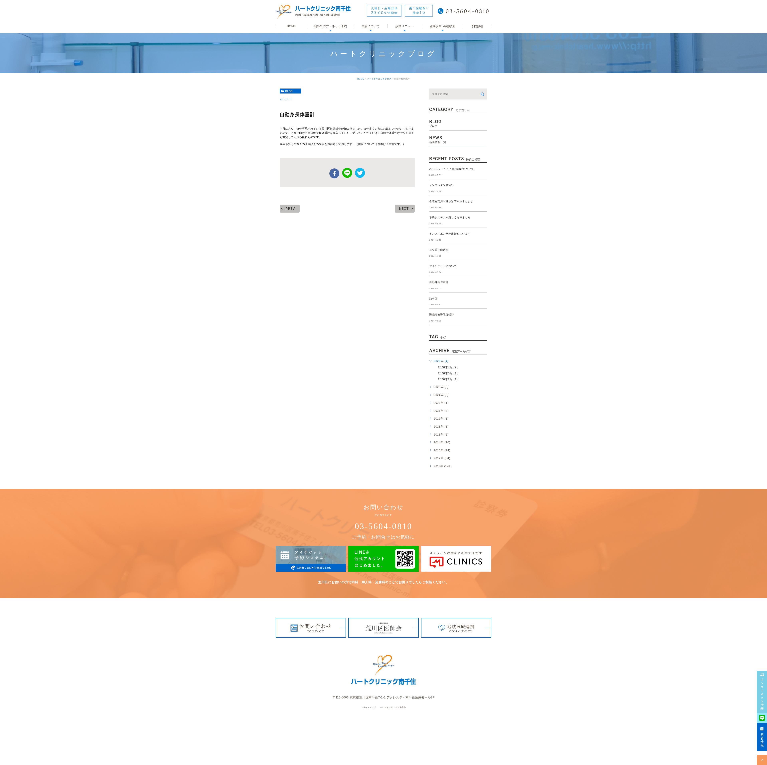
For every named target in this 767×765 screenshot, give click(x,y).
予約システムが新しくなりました (450, 217)
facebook (334, 173)
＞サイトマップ (368, 707)
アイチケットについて (443, 266)
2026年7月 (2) (448, 367)
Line (347, 173)
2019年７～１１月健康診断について (451, 168)
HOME (360, 79)
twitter (360, 173)
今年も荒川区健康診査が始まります (451, 201)
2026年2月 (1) (448, 379)
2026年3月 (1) (448, 373)
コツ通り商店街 (439, 249)
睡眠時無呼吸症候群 (441, 314)
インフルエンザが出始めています (450, 233)
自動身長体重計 (439, 282)
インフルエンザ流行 (441, 185)
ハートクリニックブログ (379, 79)
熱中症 (433, 298)
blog (288, 91)
